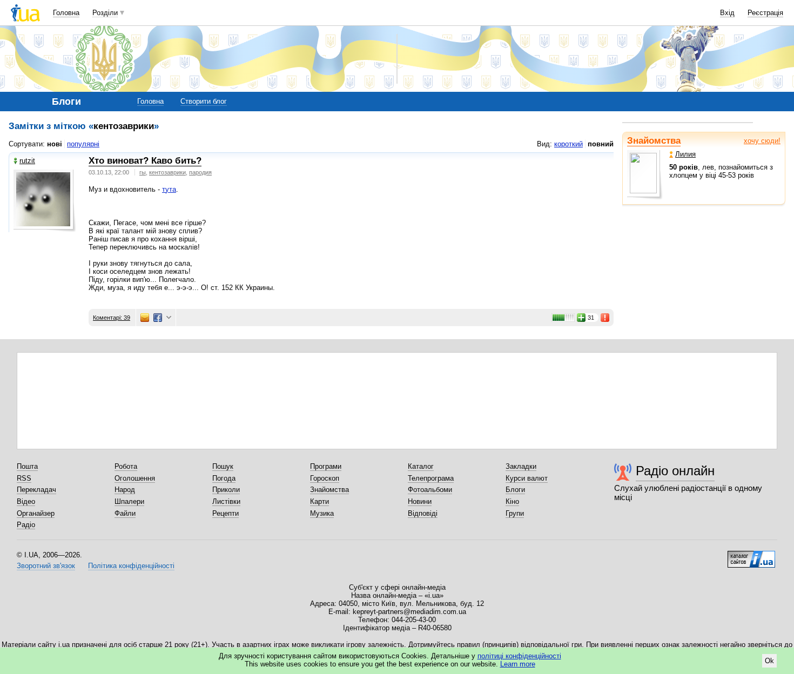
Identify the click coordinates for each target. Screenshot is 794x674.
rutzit (27, 161)
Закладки (521, 466)
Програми (325, 466)
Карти (319, 501)
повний (601, 144)
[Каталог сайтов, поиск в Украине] (751, 555)
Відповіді (423, 513)
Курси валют (527, 478)
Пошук (222, 466)
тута (169, 189)
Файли (125, 513)
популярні (83, 144)
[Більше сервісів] (168, 317)
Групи (515, 513)
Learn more (517, 664)
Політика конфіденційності (131, 566)
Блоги (515, 490)
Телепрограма (431, 478)
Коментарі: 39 (111, 317)
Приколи (226, 490)
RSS (24, 478)
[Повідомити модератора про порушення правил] (605, 317)
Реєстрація (765, 13)
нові (54, 144)
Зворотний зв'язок (46, 566)
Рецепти (225, 513)
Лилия (685, 154)
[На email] (144, 317)
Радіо (26, 525)
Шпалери (129, 501)
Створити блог (203, 101)
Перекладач (36, 490)
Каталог (421, 466)
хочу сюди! (762, 141)
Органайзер (36, 513)
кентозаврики (167, 172)
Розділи (105, 13)
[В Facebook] (157, 317)
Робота (126, 466)
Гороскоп (324, 478)
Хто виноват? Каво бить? (145, 161)
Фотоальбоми (430, 490)
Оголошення (135, 478)
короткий (568, 144)
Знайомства (654, 141)
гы (142, 172)
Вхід (727, 13)
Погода (223, 478)
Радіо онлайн (675, 470)
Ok (769, 661)
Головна (66, 13)
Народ (125, 490)
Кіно (512, 501)
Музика (322, 513)
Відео (26, 501)
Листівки (226, 501)
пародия (200, 172)
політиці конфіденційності (519, 656)
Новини (420, 501)
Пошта (27, 466)
